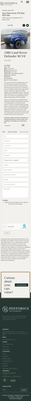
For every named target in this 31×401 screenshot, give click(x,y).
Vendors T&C (6, 349)
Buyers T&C (5, 346)
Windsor (5, 366)
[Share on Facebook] (13, 125)
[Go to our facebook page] (4, 324)
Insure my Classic (12, 131)
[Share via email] (23, 125)
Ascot (4, 353)
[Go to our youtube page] (10, 324)
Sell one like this (24, 131)
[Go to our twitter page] (7, 324)
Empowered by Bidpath (16, 398)
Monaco (5, 363)
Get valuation (21, 285)
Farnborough (6, 361)
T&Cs (3, 131)
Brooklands (6, 358)
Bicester (5, 356)
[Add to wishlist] (27, 25)
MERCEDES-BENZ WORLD (9, 368)
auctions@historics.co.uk (8, 339)
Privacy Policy (19, 397)
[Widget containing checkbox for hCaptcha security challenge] (15, 226)
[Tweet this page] (16, 125)
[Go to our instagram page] (19, 125)
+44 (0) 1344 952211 (7, 344)
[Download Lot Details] (23, 25)
